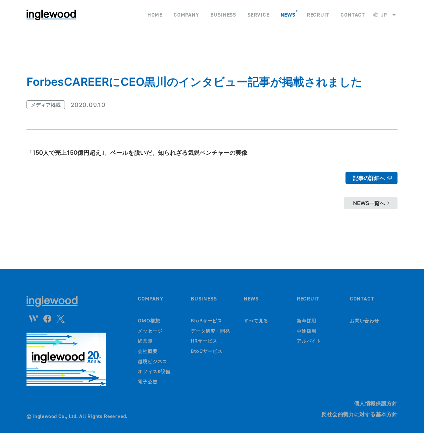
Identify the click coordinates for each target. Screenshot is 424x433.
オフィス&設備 (154, 371)
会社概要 (148, 351)
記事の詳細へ (369, 178)
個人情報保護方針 (376, 403)
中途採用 (307, 331)
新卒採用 (307, 320)
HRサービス (204, 341)
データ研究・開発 (210, 331)
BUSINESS (204, 298)
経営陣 (145, 341)
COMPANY (150, 298)
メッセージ (150, 331)
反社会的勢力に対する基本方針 (359, 414)
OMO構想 (149, 320)
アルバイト (309, 341)
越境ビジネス (152, 361)
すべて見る (256, 320)
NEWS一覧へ (369, 203)
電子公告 (148, 381)
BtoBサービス (206, 320)
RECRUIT (308, 298)
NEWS (251, 298)
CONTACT (362, 298)
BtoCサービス (207, 351)
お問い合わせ (364, 320)
